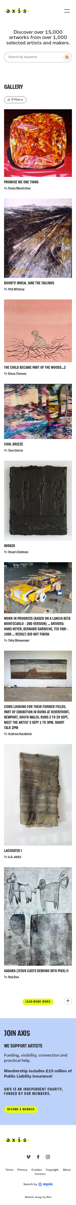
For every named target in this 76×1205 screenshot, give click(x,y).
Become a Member (20, 1109)
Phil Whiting (16, 289)
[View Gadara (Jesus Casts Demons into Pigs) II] (38, 921)
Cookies (36, 1169)
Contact (40, 1174)
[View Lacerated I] (38, 799)
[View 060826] (38, 505)
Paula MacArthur (19, 188)
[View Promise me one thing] (38, 147)
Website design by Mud (38, 1197)
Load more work (38, 1001)
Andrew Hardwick (20, 733)
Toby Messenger (19, 640)
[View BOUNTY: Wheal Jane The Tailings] (38, 243)
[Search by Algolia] (38, 1184)
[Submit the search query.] (67, 57)
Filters (17, 99)
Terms (9, 1169)
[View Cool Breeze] (38, 416)
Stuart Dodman (18, 552)
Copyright (52, 1169)
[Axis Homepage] (16, 10)
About (67, 1169)
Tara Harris (15, 450)
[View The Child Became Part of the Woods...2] (38, 335)
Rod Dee (13, 977)
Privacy (22, 1169)
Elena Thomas (17, 373)
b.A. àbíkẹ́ (14, 857)
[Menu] (67, 11)
